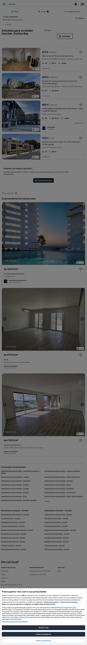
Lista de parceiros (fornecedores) (14, 622)
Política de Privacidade (68, 602)
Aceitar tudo (43, 628)
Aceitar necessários (43, 634)
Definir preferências (43, 641)
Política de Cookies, (51, 602)
